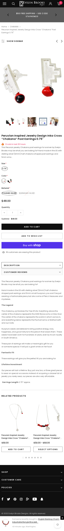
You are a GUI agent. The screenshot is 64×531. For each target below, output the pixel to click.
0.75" (4, 168)
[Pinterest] (15, 499)
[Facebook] (2, 499)
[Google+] (27, 499)
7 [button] (41, 457)
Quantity (5, 207)
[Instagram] (21, 499)
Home (4, 26)
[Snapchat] (41, 499)
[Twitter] (8, 499)
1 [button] (23, 457)
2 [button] (26, 457)
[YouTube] (34, 499)
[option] (32, 14)
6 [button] (38, 457)
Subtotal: (5, 219)
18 (7, 252)
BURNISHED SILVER (27, 193)
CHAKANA (14, 26)
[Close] (62, 518)
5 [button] (35, 457)
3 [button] (29, 457)
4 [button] (32, 457)
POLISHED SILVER (9, 193)
